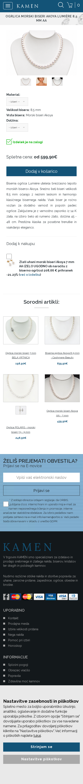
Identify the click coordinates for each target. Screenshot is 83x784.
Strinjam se (42, 747)
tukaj (37, 736)
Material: (13, 94)
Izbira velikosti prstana (23, 629)
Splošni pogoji (18, 664)
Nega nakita (16, 634)
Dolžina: (12, 120)
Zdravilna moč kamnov (24, 681)
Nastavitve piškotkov (41, 759)
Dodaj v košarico (41, 171)
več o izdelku (30, 274)
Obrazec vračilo (19, 670)
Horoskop (15, 645)
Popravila (14, 675)
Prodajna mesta (18, 623)
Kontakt (13, 618)
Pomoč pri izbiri (19, 640)
